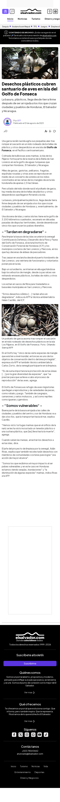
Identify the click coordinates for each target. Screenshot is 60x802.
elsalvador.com (49, 35)
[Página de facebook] (14, 736)
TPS (35, 26)
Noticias (22, 18)
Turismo (35, 18)
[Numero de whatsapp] (33, 736)
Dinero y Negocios (29, 778)
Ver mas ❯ (29, 692)
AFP (19, 120)
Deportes (39, 772)
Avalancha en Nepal (21, 26)
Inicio (10, 18)
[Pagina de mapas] (49, 11)
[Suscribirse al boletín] (5, 11)
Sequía (5, 26)
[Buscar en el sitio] (12, 11)
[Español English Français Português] (55, 11)
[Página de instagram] (26, 736)
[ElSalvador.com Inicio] (31, 11)
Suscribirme (30, 663)
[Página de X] (20, 736)
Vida (46, 766)
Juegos (44, 26)
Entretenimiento (23, 772)
